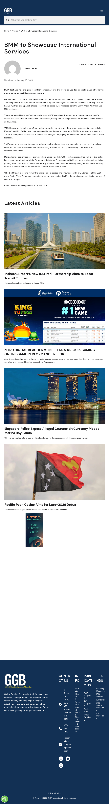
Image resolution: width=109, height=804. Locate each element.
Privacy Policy (54, 793)
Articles (15, 31)
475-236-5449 (66, 728)
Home (6, 31)
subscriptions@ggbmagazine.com (67, 744)
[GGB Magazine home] (8, 11)
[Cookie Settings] (4, 799)
